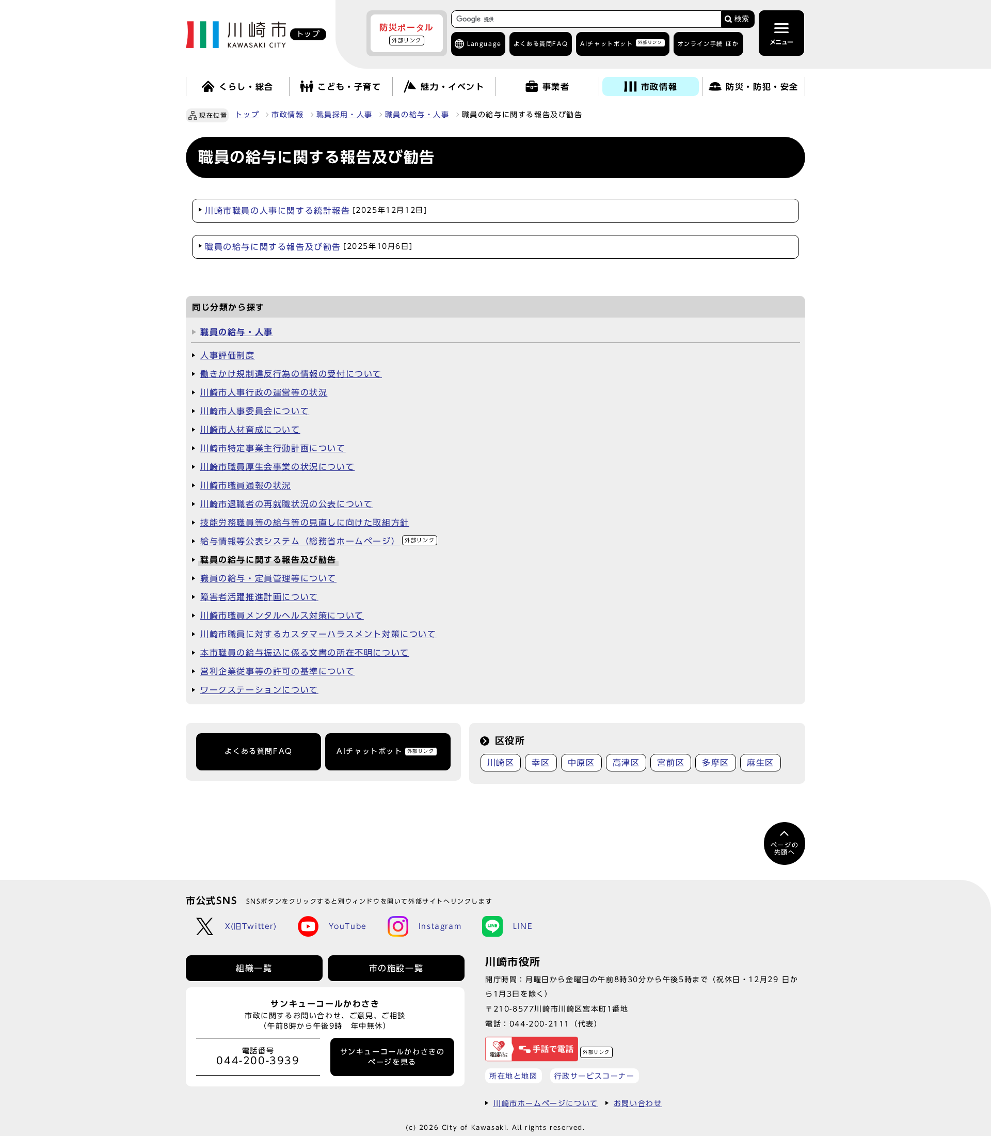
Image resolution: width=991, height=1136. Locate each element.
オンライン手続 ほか (708, 43)
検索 (741, 19)
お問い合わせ (638, 1103)
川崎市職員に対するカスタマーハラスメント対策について (318, 634)
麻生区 (760, 763)
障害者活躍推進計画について (259, 597)
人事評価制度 (227, 355)
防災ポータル (406, 33)
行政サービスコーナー (594, 1076)
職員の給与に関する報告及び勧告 (308, 247)
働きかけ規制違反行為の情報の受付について (291, 374)
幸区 (541, 763)
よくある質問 (541, 43)
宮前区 (670, 763)
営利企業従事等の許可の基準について (277, 671)
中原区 (581, 763)
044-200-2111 (539, 1024)
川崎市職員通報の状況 (245, 485)
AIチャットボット (621, 43)
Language (484, 43)
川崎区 (501, 763)
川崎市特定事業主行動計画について (273, 448)
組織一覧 (254, 968)
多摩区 (715, 763)
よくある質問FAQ (258, 751)
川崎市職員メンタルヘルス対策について (282, 615)
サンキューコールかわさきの (392, 1057)
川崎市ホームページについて (545, 1103)
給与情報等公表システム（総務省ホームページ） (317, 541)
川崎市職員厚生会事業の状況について (277, 467)
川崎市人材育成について (250, 429)
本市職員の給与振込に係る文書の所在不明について (304, 653)
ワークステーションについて (259, 690)
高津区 (626, 763)
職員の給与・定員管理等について (268, 578)
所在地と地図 (513, 1076)
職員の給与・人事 (417, 114)
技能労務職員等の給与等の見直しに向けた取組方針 (304, 522)
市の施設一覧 (396, 968)
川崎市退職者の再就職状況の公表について (286, 504)
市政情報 (287, 114)
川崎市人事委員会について (254, 411)
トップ (247, 114)
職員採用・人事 (344, 114)
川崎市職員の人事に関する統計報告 (316, 211)
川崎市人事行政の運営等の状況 (263, 392)
